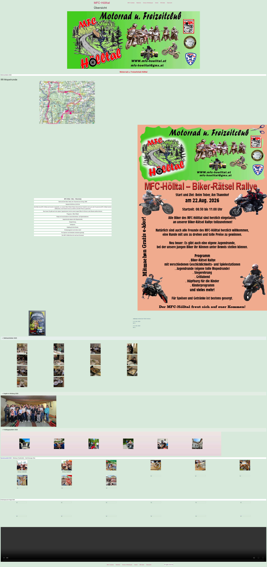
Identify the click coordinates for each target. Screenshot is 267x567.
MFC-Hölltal (102, 2)
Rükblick (138, 2)
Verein (156, 2)
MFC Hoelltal (131, 2)
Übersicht (169, 2)
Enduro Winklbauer (148, 2)
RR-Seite (162, 2)
